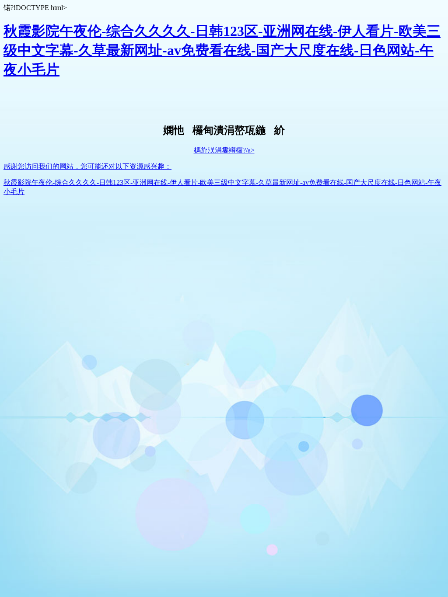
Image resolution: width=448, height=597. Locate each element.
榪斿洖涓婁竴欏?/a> (224, 150)
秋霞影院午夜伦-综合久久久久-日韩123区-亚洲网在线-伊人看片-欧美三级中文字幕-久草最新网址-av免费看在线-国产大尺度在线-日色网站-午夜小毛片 (222, 50)
